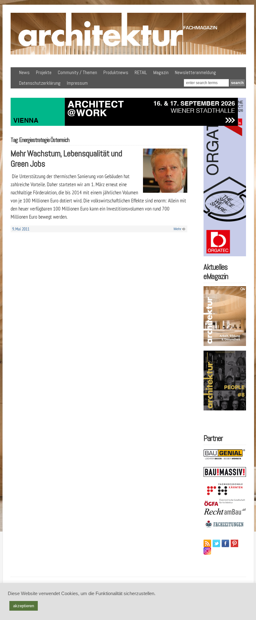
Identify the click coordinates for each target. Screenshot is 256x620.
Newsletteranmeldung (195, 72)
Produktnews (115, 72)
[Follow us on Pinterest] (234, 543)
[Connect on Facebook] (225, 543)
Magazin (161, 72)
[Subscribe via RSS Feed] (207, 543)
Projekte (44, 72)
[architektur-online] (128, 53)
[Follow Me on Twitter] (216, 543)
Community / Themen (77, 72)
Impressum (77, 83)
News (24, 72)
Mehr (177, 229)
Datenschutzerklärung (40, 83)
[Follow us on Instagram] (207, 551)
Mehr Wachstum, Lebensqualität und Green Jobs (66, 158)
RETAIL (141, 72)
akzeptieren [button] (23, 605)
